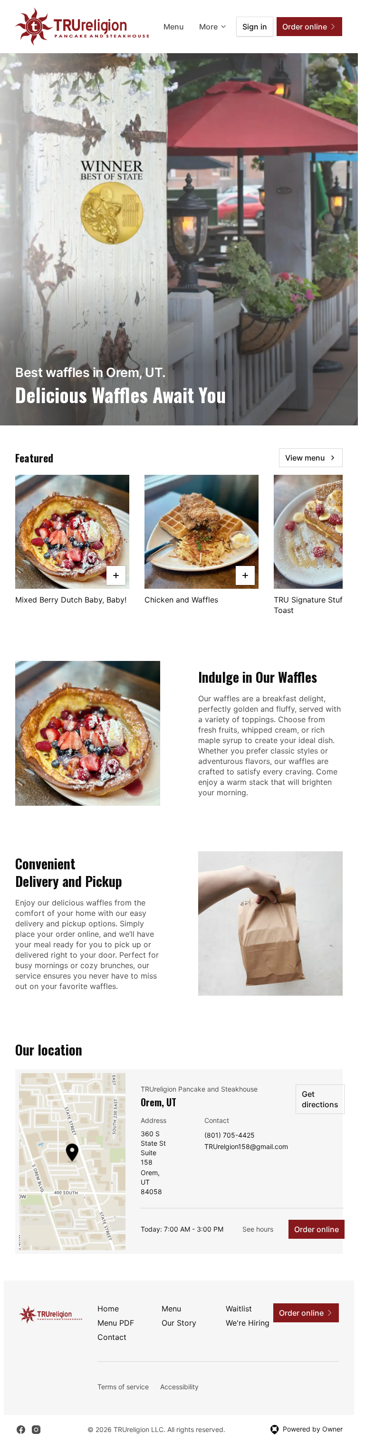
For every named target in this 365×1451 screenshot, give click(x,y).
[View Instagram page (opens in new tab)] (36, 1429)
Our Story (179, 1323)
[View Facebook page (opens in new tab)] (21, 1429)
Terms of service (123, 1387)
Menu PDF (115, 1323)
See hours (257, 1229)
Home (108, 1308)
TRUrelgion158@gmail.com (246, 1146)
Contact (111, 1337)
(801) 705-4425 (229, 1135)
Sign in (254, 26)
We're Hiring (247, 1323)
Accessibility (179, 1387)
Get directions (320, 1099)
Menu (173, 26)
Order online (316, 1229)
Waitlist (239, 1308)
